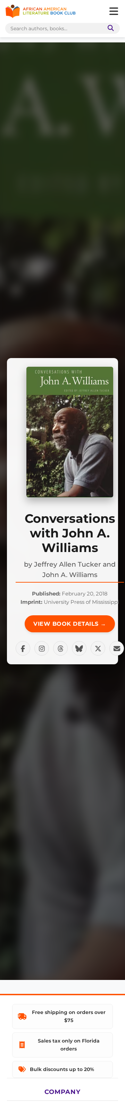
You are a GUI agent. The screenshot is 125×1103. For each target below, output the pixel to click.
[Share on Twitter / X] (98, 648)
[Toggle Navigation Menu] (113, 11)
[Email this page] (116, 648)
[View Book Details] (70, 432)
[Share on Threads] (60, 648)
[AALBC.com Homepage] (40, 11)
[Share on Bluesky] (79, 648)
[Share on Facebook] (23, 648)
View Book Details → (69, 624)
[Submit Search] (109, 28)
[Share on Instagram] (41, 648)
